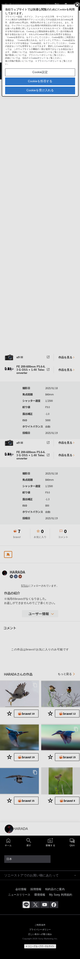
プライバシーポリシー (48, 61)
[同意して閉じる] (77, 4)
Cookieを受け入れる (40, 90)
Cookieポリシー (38, 58)
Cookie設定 (40, 72)
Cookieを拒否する (40, 81)
